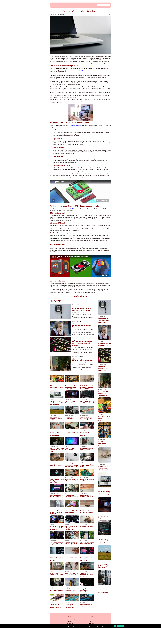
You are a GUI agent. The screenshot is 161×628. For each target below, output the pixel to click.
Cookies (82, 5)
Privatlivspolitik (120, 626)
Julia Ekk (79, 321)
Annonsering (72, 5)
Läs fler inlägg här (80, 296)
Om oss (78, 5)
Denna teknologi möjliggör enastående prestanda (83, 70)
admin (81, 356)
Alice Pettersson (82, 304)
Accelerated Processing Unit (67, 208)
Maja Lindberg (61, 14)
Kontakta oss (89, 5)
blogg (109, 14)
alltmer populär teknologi (76, 125)
